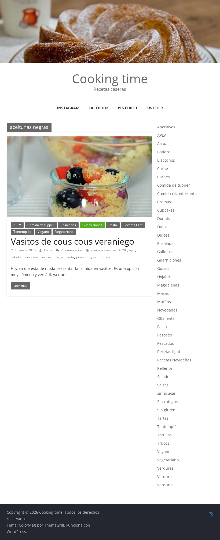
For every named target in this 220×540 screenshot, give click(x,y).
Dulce (162, 226)
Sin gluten (166, 409)
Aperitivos (166, 126)
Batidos (164, 151)
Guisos (163, 268)
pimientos (83, 257)
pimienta (67, 257)
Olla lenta (166, 318)
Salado (163, 376)
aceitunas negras (103, 250)
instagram (68, 107)
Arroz (162, 143)
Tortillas (164, 434)
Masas (163, 293)
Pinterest (128, 107)
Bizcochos (166, 160)
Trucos (163, 443)
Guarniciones (92, 225)
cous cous (31, 257)
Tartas (162, 418)
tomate (105, 257)
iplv (56, 257)
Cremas (164, 201)
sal (95, 257)
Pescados (165, 343)
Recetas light (132, 225)
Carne (162, 168)
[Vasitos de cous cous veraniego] (79, 140)
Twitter (155, 107)
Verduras (165, 468)
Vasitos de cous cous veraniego (72, 241)
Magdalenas (168, 285)
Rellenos (165, 368)
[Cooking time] (110, 3)
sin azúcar (166, 393)
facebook (99, 107)
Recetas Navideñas (174, 360)
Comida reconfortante (177, 193)
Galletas (164, 251)
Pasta (113, 225)
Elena (48, 250)
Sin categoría (169, 401)
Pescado (164, 335)
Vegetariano (64, 231)
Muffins (164, 301)
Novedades (167, 310)
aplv (132, 250)
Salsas (162, 384)
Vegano (43, 231)
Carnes (163, 176)
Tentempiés (22, 231)
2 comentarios (71, 250)
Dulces (163, 235)
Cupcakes (165, 210)
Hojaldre (165, 276)
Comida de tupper (40, 225)
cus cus (46, 257)
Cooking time (110, 78)
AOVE (123, 250)
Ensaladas (68, 225)
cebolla (16, 257)
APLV (17, 225)
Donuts (163, 218)
